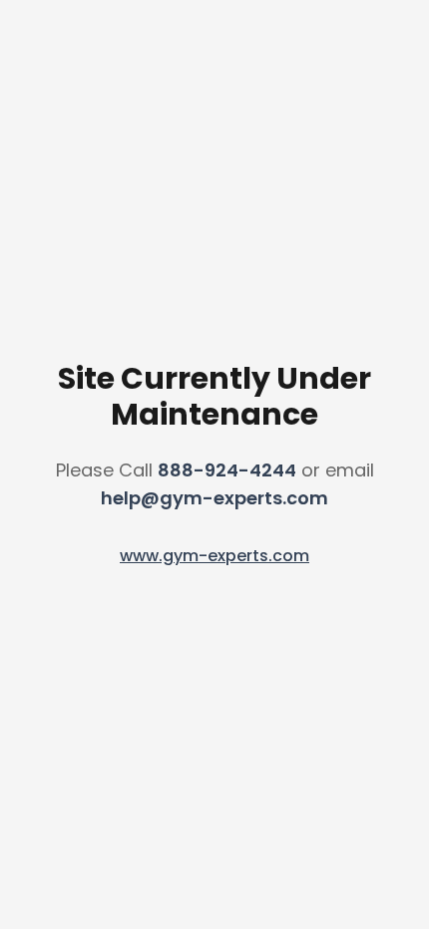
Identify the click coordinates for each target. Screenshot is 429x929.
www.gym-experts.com (214, 555)
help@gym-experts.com (214, 497)
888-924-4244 (227, 470)
